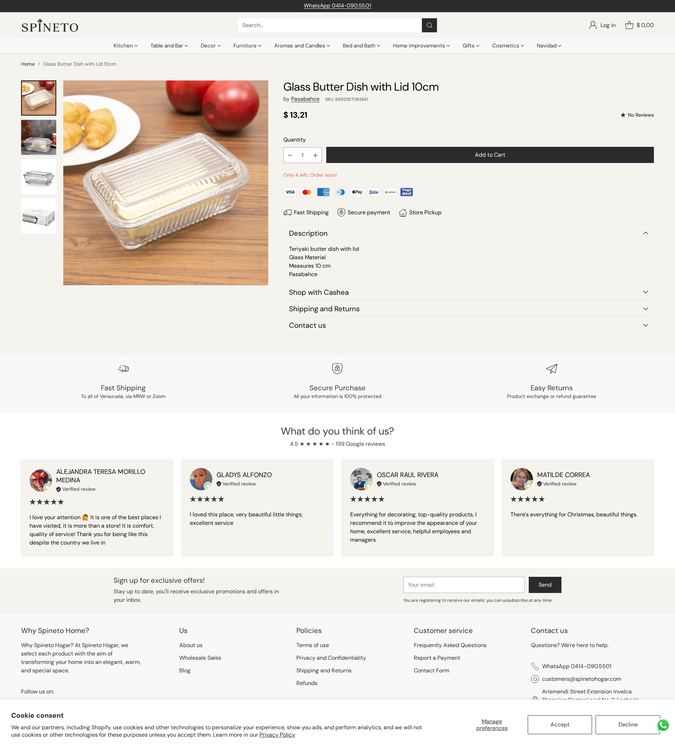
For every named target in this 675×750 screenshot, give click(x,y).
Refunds (306, 683)
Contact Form (431, 670)
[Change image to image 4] (38, 216)
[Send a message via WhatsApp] (663, 725)
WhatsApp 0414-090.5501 (576, 666)
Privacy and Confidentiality (331, 657)
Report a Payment (437, 657)
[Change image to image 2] (38, 137)
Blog (185, 670)
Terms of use (312, 645)
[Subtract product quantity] (290, 155)
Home (28, 64)
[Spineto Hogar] (50, 25)
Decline (628, 724)
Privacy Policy (277, 734)
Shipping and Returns (324, 670)
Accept (560, 724)
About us (190, 645)
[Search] (429, 25)
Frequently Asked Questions (450, 645)
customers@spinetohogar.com (581, 679)
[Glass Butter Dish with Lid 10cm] (165, 182)
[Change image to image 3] (38, 176)
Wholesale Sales (200, 657)
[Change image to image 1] (38, 98)
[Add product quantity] (315, 155)
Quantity (294, 139)
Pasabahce (305, 99)
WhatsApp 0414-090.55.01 (337, 5)
